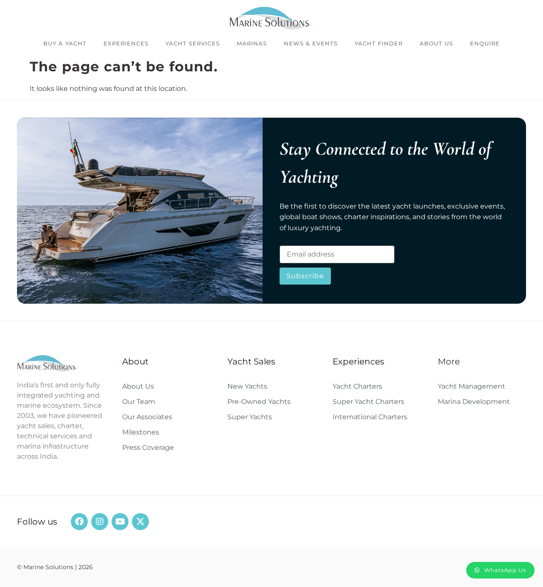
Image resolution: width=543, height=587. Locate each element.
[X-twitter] (140, 521)
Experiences (126, 43)
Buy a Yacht (65, 43)
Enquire (485, 43)
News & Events (311, 43)
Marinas (252, 43)
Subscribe (305, 276)
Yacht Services (192, 43)
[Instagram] (99, 521)
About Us (436, 43)
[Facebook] (79, 521)
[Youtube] (120, 521)
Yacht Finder (379, 43)
